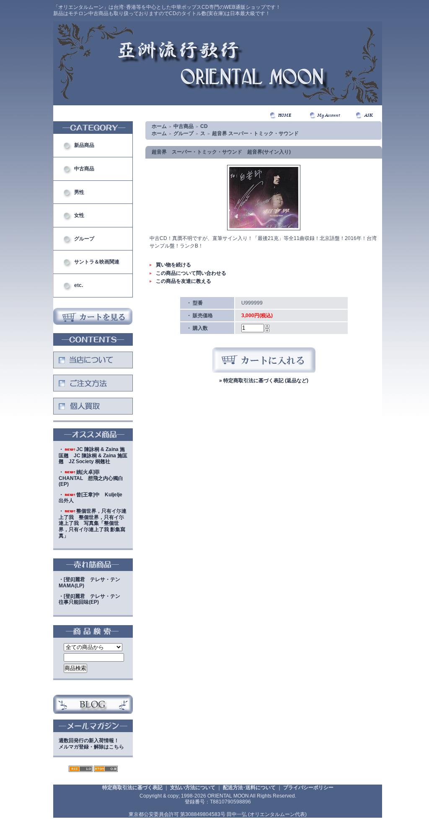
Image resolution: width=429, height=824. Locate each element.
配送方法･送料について (249, 787)
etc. (78, 285)
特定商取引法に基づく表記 (132, 787)
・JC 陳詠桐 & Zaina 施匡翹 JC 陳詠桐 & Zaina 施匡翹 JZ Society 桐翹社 (93, 455)
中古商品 (84, 169)
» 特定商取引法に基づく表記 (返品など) (263, 380)
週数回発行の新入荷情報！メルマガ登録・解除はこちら (91, 744)
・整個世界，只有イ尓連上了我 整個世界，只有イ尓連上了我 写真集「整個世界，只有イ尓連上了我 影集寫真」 (93, 523)
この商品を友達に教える (183, 281)
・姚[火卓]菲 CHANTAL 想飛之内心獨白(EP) (91, 478)
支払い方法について (192, 787)
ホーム (159, 126)
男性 (79, 192)
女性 (79, 215)
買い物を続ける (173, 265)
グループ (84, 239)
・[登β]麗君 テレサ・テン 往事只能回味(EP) (92, 599)
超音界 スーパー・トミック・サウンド (255, 133)
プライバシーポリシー (308, 787)
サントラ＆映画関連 (96, 262)
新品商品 (84, 145)
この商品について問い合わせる (191, 273)
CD (204, 126)
